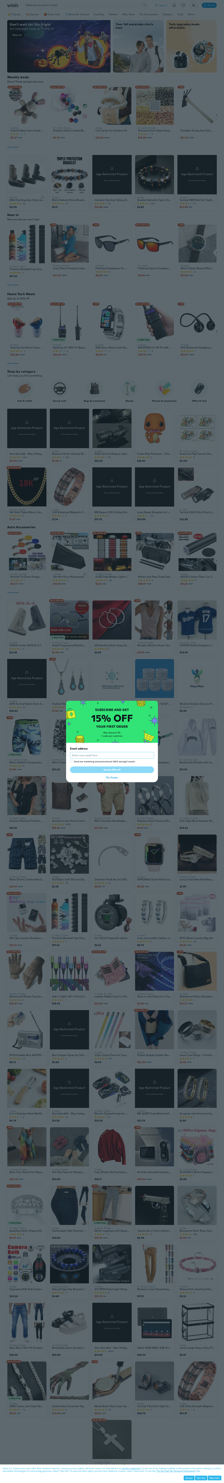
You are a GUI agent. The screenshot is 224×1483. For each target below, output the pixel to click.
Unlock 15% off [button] (112, 769)
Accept (189, 1478)
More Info (215, 1478)
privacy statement (131, 1468)
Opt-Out (201, 1478)
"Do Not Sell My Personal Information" (176, 1471)
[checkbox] (71, 761)
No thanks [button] (112, 777)
